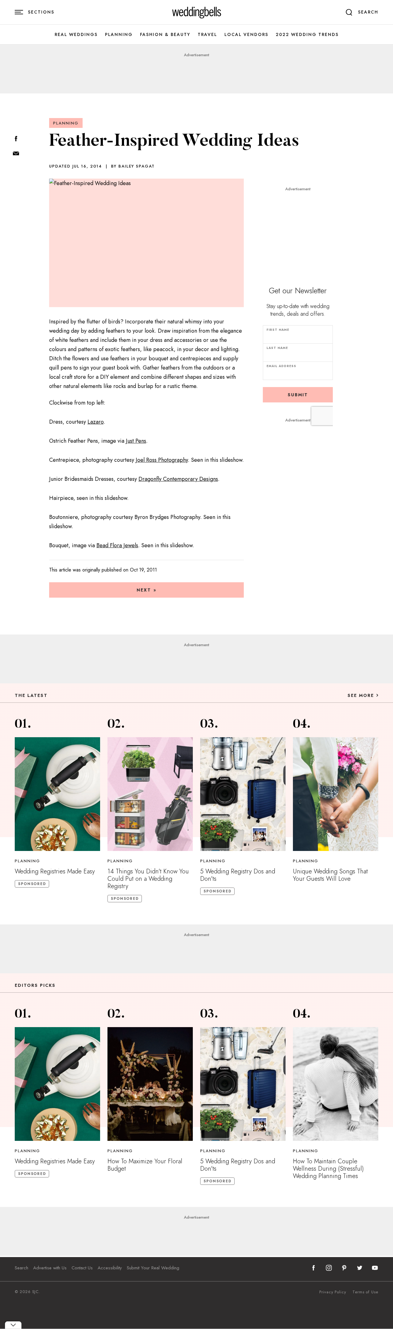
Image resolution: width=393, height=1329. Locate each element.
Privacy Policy (332, 1292)
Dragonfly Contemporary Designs (178, 479)
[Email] (16, 153)
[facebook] (313, 1268)
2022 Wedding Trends (307, 35)
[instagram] (329, 1268)
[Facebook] (16, 139)
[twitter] (359, 1268)
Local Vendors (246, 35)
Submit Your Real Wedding (153, 1267)
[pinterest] (344, 1268)
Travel (207, 35)
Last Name (277, 348)
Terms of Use (365, 1292)
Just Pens (136, 441)
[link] (196, 12)
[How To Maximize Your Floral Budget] (150, 1084)
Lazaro (95, 422)
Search (21, 1267)
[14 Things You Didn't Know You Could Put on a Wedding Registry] (150, 794)
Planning (119, 35)
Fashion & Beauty (165, 35)
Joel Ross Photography (162, 460)
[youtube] (375, 1268)
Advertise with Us (50, 1267)
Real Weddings (76, 35)
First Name (278, 330)
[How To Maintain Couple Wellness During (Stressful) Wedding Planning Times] (335, 1084)
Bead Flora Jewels (117, 545)
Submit (298, 395)
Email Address (281, 366)
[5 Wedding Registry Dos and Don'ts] (243, 794)
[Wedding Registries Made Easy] (57, 794)
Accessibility (110, 1267)
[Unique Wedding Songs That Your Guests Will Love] (335, 794)
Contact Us (82, 1267)
